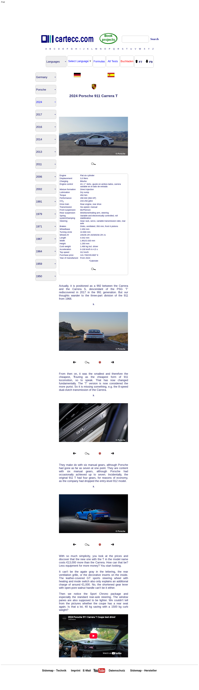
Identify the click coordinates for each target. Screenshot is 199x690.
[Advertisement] (99, 17)
